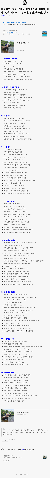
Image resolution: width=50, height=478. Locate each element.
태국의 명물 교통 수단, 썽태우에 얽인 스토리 (16, 365)
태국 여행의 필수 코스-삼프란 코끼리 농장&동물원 (17, 282)
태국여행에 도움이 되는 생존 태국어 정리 (15, 74)
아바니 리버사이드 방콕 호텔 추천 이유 (14, 123)
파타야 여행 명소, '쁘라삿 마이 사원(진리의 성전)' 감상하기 (20, 243)
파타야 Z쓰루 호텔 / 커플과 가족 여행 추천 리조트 (17, 134)
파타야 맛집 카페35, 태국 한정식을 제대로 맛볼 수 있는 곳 (19, 307)
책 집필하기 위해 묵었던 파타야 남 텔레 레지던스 (17, 129)
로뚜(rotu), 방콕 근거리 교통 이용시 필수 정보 (16, 349)
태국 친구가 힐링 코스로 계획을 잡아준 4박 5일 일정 (18, 79)
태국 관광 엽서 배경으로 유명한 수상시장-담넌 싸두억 (18, 284)
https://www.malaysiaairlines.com (10, 20)
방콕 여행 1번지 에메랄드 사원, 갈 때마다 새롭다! (17, 256)
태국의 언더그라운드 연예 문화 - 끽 (13, 160)
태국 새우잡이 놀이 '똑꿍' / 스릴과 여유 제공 (16, 212)
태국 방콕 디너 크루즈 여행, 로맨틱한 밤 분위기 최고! (18, 230)
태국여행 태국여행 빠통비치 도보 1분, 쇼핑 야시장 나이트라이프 (17, 34)
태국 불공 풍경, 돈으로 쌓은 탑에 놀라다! (15, 175)
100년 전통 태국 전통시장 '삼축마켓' (14, 245)
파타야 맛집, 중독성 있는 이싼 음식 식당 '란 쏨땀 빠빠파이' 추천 (21, 320)
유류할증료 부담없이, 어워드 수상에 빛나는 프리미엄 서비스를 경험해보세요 (19, 24)
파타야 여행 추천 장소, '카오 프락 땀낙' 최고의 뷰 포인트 (19, 253)
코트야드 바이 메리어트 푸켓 (10, 32)
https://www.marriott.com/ (9, 30)
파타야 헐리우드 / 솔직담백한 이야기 (14, 206)
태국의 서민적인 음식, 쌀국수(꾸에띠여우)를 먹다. (17, 326)
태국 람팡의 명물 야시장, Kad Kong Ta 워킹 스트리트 (18, 248)
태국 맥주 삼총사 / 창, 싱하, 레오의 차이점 (15, 295)
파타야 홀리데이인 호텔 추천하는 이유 (14, 136)
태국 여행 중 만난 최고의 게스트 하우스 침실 (16, 250)
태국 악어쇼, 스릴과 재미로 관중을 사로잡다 (16, 276)
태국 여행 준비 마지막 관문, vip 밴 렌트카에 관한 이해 (18, 357)
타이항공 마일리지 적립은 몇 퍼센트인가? (15, 95)
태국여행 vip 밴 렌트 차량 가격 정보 (13, 359)
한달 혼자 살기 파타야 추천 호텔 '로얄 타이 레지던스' (18, 139)
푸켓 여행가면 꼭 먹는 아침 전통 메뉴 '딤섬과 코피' (18, 328)
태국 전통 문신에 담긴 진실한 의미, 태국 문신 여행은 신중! (20, 180)
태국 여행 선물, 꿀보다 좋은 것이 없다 (14, 401)
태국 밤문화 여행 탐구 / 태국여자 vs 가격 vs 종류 (17, 222)
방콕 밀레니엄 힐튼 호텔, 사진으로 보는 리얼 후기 (17, 121)
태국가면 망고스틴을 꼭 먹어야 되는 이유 (15, 300)
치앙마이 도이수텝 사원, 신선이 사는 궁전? (15, 258)
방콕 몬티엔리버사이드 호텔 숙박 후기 (14, 118)
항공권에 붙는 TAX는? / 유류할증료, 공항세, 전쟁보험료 (19, 97)
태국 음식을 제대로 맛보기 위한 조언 (14, 302)
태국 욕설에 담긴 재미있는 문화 (12, 149)
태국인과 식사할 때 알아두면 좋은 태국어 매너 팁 (17, 193)
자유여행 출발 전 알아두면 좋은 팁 (13, 61)
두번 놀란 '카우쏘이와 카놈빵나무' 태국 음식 (16, 318)
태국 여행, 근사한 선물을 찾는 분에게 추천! (15, 388)
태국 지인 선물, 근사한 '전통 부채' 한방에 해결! (16, 390)
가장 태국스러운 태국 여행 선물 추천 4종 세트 (16, 378)
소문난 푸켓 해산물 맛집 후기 (18, 331)
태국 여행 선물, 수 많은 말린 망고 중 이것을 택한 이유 (18, 375)
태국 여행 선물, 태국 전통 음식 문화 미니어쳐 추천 (17, 385)
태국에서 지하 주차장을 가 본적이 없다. (14, 157)
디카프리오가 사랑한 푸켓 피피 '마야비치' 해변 (16, 271)
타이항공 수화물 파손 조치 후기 (12, 108)
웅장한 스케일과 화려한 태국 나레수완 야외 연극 (17, 274)
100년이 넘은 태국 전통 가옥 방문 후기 (14, 186)
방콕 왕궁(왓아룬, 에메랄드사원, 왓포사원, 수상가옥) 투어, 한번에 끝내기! (24, 261)
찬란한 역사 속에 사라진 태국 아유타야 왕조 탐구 (17, 263)
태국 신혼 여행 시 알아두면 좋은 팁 (13, 69)
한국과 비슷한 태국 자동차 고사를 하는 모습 (15, 167)
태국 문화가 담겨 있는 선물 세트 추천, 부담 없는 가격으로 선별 (20, 396)
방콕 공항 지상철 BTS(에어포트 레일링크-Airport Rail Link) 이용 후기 (23, 346)
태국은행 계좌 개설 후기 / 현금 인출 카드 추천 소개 (18, 71)
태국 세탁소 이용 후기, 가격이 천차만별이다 (16, 191)
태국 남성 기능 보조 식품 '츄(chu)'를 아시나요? (16, 393)
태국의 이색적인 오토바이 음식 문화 (13, 183)
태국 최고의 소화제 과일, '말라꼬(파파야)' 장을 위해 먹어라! (20, 297)
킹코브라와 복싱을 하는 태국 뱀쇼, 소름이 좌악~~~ (17, 279)
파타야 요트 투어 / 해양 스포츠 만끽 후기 (15, 209)
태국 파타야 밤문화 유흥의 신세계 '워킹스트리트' (17, 232)
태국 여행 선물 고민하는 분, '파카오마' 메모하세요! (17, 380)
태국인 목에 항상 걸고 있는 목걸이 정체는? (15, 162)
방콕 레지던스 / (14, 126)
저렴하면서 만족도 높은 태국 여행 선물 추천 (15, 383)
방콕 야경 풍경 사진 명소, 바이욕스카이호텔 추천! (17, 269)
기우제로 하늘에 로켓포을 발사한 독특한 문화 (16, 173)
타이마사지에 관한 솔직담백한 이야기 (14, 219)
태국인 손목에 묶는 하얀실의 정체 (13, 152)
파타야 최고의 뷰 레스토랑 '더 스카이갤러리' (16, 313)
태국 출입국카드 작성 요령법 (11, 92)
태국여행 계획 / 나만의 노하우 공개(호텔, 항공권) (17, 77)
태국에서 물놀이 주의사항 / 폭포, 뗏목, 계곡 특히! (17, 214)
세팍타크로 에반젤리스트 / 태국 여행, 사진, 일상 (13, 457)
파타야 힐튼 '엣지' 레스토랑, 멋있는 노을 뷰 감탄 (17, 398)
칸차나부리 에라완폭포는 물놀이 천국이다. (15, 224)
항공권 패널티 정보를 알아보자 (12, 103)
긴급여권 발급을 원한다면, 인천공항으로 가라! (16, 100)
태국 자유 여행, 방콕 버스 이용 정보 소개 (14, 362)
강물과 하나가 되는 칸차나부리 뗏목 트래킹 (15, 217)
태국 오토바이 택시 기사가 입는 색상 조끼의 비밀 (17, 165)
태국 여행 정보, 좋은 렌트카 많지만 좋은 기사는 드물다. (18, 352)
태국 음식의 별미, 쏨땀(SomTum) (13, 305)
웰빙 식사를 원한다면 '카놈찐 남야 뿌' (14, 315)
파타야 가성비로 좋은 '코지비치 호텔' (14, 131)
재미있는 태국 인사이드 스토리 (12, 66)
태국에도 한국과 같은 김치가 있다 (13, 323)
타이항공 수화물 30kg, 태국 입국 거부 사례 (15, 90)
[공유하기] (6, 440)
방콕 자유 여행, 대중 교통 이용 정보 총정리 (15, 354)
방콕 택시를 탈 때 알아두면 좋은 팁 (13, 344)
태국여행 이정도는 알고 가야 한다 (13, 64)
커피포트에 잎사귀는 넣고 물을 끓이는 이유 (15, 154)
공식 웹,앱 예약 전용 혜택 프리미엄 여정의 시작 (14, 23)
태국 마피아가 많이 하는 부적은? (12, 170)
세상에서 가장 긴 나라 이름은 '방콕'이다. (15, 178)
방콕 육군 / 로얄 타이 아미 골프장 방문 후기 (16, 227)
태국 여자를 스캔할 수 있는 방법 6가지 (14, 188)
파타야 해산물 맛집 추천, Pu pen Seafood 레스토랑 (18, 310)
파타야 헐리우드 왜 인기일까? (12, 204)
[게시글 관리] (7, 440)
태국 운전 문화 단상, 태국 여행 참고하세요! (15, 341)
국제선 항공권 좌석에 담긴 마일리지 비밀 (15, 105)
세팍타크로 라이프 (8, 456)
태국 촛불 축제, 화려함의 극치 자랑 (13, 266)
